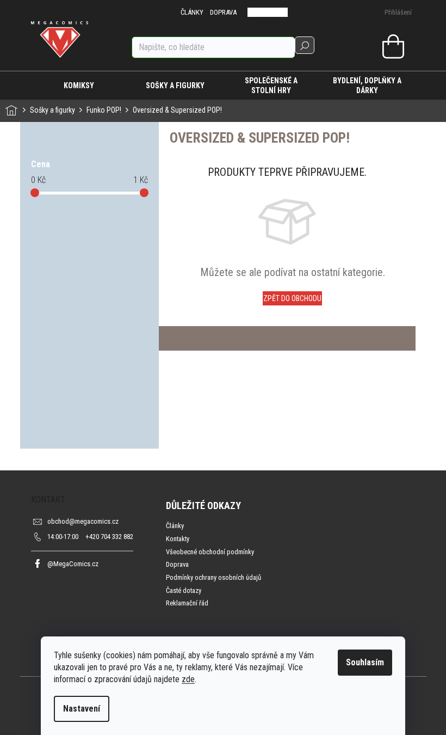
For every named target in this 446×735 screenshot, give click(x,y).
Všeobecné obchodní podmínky (210, 552)
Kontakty (177, 539)
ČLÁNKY (192, 12)
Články (175, 526)
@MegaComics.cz (72, 564)
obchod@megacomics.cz (83, 521)
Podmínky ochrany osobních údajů (213, 577)
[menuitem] (79, 85)
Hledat (304, 45)
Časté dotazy (183, 590)
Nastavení (81, 708)
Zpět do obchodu (292, 298)
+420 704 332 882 (90, 536)
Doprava (177, 564)
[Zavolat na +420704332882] (260, 12)
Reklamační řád (187, 603)
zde (188, 679)
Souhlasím (365, 662)
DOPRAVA (223, 12)
